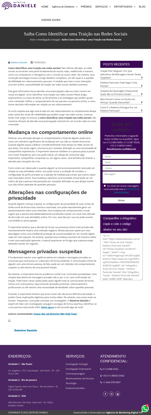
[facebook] (105, 394)
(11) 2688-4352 (110, 369)
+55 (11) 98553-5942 (121, 145)
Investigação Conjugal (49, 39)
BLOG (142, 6)
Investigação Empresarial (78, 368)
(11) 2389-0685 (115, 142)
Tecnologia (71, 383)
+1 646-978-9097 (111, 382)
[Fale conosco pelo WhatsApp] (145, 408)
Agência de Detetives (63, 6)
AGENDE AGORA (50, 20)
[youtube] (117, 394)
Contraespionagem (75, 373)
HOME (44, 6)
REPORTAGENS (123, 6)
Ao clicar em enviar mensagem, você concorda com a (121, 189)
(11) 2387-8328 (131, 142)
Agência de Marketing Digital (122, 412)
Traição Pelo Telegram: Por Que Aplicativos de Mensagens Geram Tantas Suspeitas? (120, 74)
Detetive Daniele (18, 62)
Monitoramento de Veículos (80, 378)
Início (32, 39)
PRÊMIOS (86, 6)
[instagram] (111, 394)
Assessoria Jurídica (75, 388)
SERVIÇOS (101, 6)
